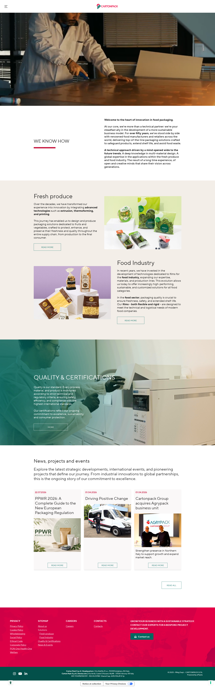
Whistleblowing (17, 633)
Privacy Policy (16, 626)
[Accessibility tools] (10, 682)
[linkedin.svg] (26, 674)
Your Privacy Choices (115, 684)
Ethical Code (16, 641)
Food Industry (46, 637)
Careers (70, 626)
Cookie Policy (16, 630)
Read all (171, 585)
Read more (47, 247)
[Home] (107, 6)
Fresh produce (46, 633)
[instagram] (14, 674)
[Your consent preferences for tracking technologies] (210, 682)
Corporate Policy (18, 645)
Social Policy (16, 637)
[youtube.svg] (20, 674)
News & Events (45, 645)
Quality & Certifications (49, 641)
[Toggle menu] (5, 6)
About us (42, 626)
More (51, 427)
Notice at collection (91, 684)
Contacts (98, 626)
